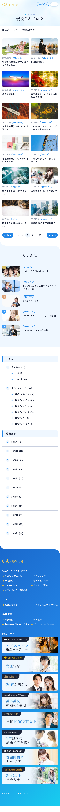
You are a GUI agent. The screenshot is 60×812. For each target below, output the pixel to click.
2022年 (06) (17, 469)
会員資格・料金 (40, 580)
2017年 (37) (17, 515)
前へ (9, 235)
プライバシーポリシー (43, 624)
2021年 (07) (17, 478)
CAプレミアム (11, 29)
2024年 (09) (17, 460)
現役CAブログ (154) (21, 388)
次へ (51, 235)
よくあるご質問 (40, 585)
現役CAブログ (11, 604)
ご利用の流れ (11, 585)
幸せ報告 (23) (18, 367)
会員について (39, 576)
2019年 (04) (17, 496)
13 (40, 235)
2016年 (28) (17, 524)
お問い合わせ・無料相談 (16, 590)
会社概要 (9, 619)
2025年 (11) (17, 451)
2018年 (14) (17, 505)
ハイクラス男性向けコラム (45, 604)
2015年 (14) (17, 533)
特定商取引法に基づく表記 (17, 624)
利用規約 (37, 619)
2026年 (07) (17, 441)
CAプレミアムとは (13, 576)
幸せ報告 (9, 580)
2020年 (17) (17, 487)
